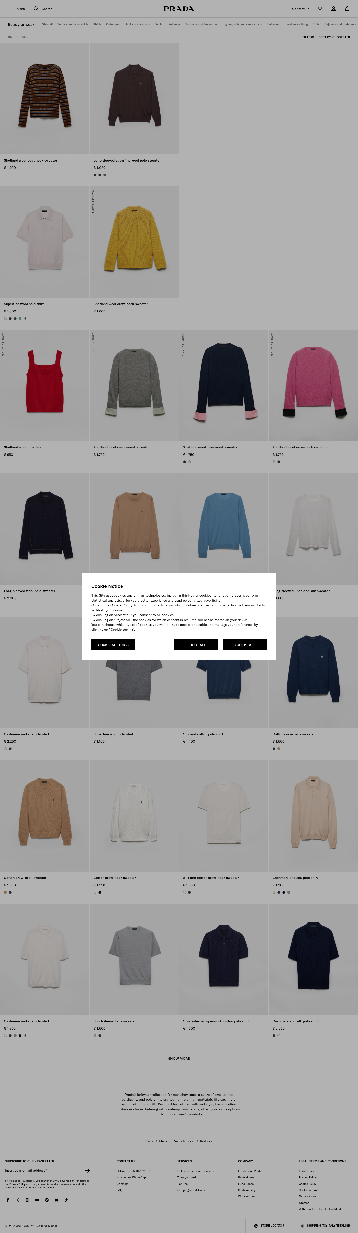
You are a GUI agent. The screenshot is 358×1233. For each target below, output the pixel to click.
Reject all (196, 645)
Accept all (244, 645)
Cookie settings (113, 645)
